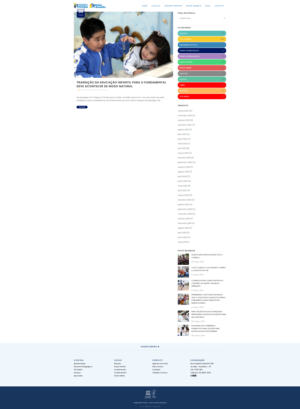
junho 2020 (183, 181)
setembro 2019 (184, 223)
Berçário (183, 33)
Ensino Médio (185, 67)
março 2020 (183, 195)
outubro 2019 (183, 218)
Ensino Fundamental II (190, 56)
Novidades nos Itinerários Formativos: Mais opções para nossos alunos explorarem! (205, 328)
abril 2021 (182, 148)
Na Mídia (183, 90)
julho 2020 (182, 176)
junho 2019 (182, 237)
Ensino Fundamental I (88, 90)
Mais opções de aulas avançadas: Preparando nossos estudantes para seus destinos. (208, 314)
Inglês (182, 85)
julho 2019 (182, 232)
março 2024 (183, 111)
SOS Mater (184, 96)
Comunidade (185, 39)
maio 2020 (182, 185)
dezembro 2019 (185, 209)
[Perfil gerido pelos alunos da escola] (191, 375)
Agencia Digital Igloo (154, 406)
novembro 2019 (185, 214)
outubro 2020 (184, 167)
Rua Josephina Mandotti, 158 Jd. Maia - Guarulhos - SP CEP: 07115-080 (201, 366)
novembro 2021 (185, 115)
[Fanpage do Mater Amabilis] (195, 375)
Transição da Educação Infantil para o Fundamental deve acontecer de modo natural (121, 84)
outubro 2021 (183, 120)
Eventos (183, 79)
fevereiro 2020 (184, 200)
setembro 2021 (184, 125)
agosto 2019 (183, 228)
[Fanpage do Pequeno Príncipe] (193, 375)
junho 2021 (182, 139)
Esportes (184, 73)
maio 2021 (182, 143)
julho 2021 (182, 134)
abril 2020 (182, 190)
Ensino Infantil (102, 90)
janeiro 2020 (183, 204)
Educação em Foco (188, 44)
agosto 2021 (183, 129)
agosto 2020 (183, 171)
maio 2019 (182, 242)
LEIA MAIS (82, 107)
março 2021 (183, 153)
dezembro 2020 (185, 162)
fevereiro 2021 (184, 157)
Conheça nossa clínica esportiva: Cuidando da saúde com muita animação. (207, 283)
